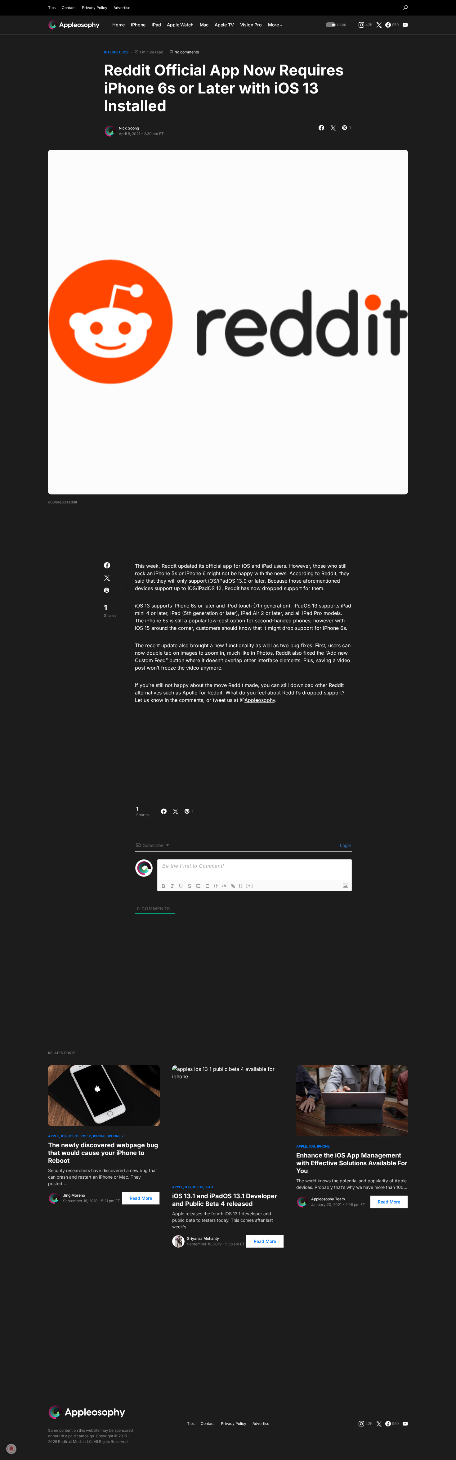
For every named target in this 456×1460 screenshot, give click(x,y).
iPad (209, 1187)
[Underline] (181, 886)
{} (241, 885)
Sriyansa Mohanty (203, 1238)
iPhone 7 (115, 1136)
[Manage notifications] (11, 1449)
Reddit (169, 566)
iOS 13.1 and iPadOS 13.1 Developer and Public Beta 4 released (224, 1200)
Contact (69, 7)
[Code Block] (224, 886)
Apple (53, 1136)
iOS (125, 52)
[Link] (233, 886)
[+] (249, 885)
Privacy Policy (94, 7)
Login (345, 845)
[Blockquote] (215, 886)
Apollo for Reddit (202, 692)
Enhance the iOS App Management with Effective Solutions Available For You (351, 1163)
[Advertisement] (228, 531)
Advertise (122, 7)
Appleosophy (259, 700)
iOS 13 (198, 1187)
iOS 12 (86, 1136)
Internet (112, 52)
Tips (52, 7)
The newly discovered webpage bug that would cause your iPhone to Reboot (103, 1152)
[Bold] (163, 886)
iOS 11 (73, 1136)
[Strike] (189, 886)
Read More (141, 1198)
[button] (405, 7)
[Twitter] (379, 25)
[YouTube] (405, 25)
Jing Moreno (74, 1195)
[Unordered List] (207, 886)
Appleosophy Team (328, 1199)
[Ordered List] (198, 886)
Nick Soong (129, 128)
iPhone (99, 1136)
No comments (186, 52)
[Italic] (172, 886)
